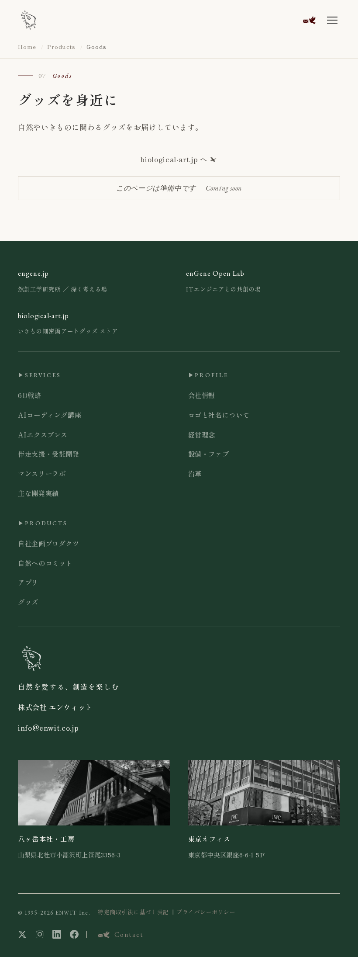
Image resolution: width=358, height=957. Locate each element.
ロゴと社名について (219, 415)
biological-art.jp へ (173, 159)
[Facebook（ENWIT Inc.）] (74, 934)
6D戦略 (29, 395)
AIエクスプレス (43, 434)
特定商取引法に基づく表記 (133, 912)
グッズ (28, 602)
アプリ (28, 582)
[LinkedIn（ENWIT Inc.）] (56, 934)
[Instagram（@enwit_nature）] (39, 934)
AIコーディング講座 (49, 415)
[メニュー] (332, 20)
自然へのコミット (45, 563)
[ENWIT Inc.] (28, 20)
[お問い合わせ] (309, 20)
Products (61, 46)
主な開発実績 (38, 493)
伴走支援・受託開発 (48, 453)
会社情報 (202, 395)
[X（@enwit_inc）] (22, 934)
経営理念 (202, 434)
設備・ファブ (208, 453)
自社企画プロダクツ (48, 543)
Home (27, 46)
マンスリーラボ (41, 473)
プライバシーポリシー (205, 912)
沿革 (195, 473)
